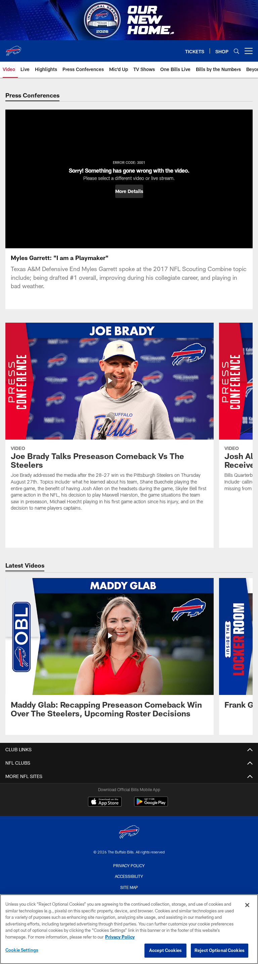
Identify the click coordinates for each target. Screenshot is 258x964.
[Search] (236, 51)
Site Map (129, 887)
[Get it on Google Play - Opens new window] (151, 805)
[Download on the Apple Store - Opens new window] (105, 802)
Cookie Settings (21, 950)
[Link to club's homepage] (13, 48)
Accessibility (129, 876)
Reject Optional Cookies (220, 950)
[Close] (247, 905)
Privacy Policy (129, 865)
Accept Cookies (165, 950)
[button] (129, 191)
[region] (129, 929)
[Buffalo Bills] (129, 832)
